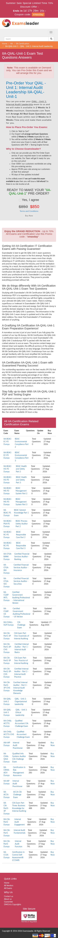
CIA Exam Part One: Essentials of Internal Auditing (21, 636)
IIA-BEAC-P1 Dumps (7, 512)
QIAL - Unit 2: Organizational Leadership (21, 701)
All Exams (8, 888)
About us (8, 899)
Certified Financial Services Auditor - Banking (21, 556)
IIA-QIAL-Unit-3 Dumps (7, 712)
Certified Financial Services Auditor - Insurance (21, 567)
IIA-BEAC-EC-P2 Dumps (8, 441)
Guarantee (8, 902)
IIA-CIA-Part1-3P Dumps (7, 636)
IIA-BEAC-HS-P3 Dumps (8, 480)
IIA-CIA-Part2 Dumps (7, 822)
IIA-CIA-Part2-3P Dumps (7, 660)
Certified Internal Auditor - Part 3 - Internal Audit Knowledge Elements (20, 688)
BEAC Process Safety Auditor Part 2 (22, 523)
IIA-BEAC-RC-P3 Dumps (8, 545)
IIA (11, 44)
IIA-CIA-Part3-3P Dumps (7, 808)
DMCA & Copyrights (12, 905)
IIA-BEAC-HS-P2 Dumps (8, 469)
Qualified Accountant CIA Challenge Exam (21, 723)
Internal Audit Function (18, 844)
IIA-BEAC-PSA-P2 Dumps (8, 523)
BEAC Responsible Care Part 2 (21, 534)
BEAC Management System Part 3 (21, 502)
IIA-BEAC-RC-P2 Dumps (8, 534)
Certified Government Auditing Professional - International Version (21, 597)
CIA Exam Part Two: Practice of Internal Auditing (21, 660)
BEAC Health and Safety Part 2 (21, 469)
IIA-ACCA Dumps (7, 794)
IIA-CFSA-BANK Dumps (8, 556)
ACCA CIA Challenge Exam (17, 794)
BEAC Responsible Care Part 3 (21, 545)
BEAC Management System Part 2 (21, 491)
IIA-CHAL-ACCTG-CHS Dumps (9, 734)
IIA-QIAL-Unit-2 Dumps (7, 701)
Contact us (8, 896)
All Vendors (8, 886)
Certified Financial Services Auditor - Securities (21, 581)
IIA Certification (22, 44)
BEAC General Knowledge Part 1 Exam (21, 512)
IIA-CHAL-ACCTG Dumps (8, 723)
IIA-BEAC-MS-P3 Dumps (8, 502)
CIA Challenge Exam (21, 625)
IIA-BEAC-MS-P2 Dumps (8, 491)
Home (4, 44)
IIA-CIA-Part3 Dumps (7, 844)
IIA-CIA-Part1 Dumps (7, 833)
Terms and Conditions (29, 211)
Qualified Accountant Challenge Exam (23, 734)
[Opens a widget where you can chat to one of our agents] (39, 922)
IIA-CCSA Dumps (7, 855)
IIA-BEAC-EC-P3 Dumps (8, 455)
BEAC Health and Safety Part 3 (21, 480)
